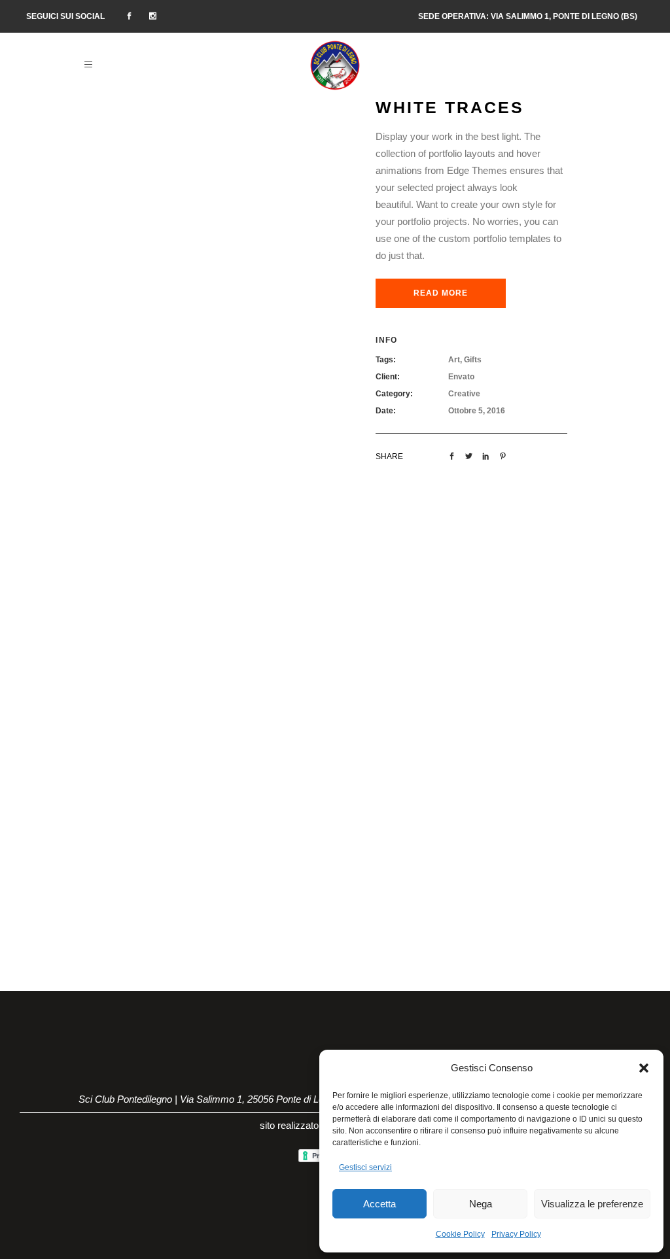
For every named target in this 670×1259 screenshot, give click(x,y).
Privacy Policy (516, 1234)
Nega (480, 1203)
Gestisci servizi (365, 1167)
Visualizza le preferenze (592, 1203)
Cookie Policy (460, 1234)
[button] (643, 1068)
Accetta (379, 1203)
